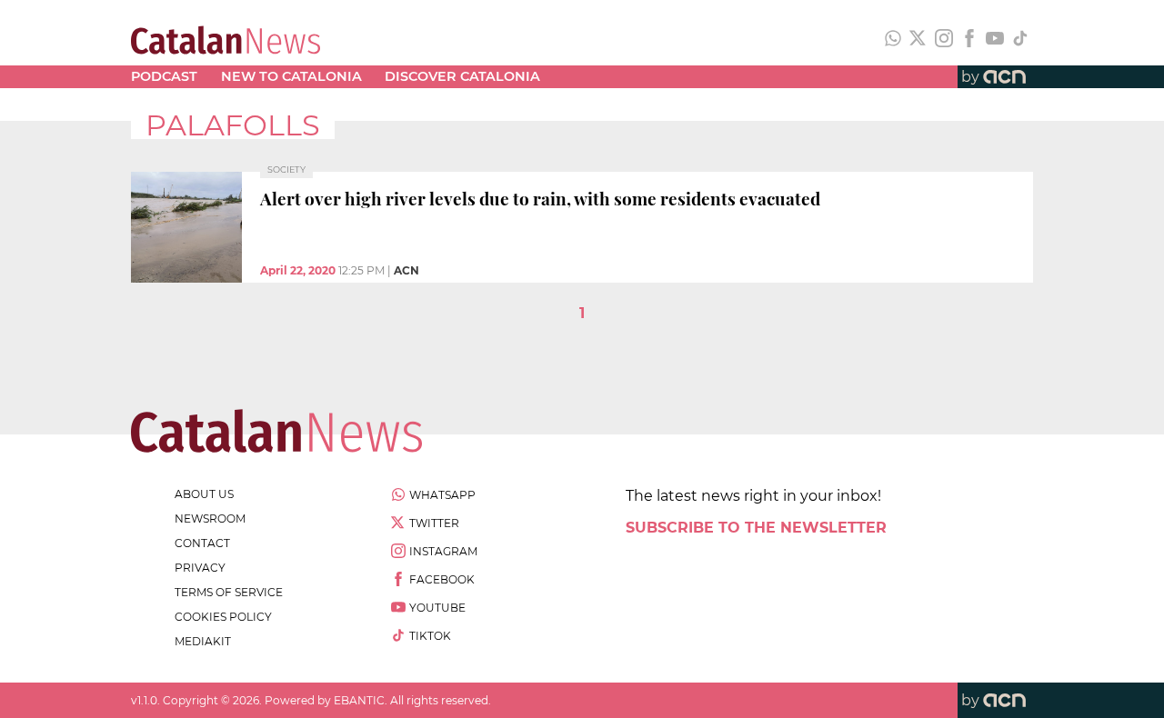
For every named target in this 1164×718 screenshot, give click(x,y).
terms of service (229, 592)
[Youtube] (995, 40)
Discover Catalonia (462, 76)
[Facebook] (969, 40)
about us (204, 494)
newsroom (210, 518)
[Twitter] (918, 40)
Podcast (164, 76)
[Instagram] (944, 40)
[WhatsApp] (893, 40)
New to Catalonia (291, 76)
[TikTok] (1020, 40)
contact (202, 543)
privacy (200, 567)
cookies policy (223, 616)
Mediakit (203, 641)
